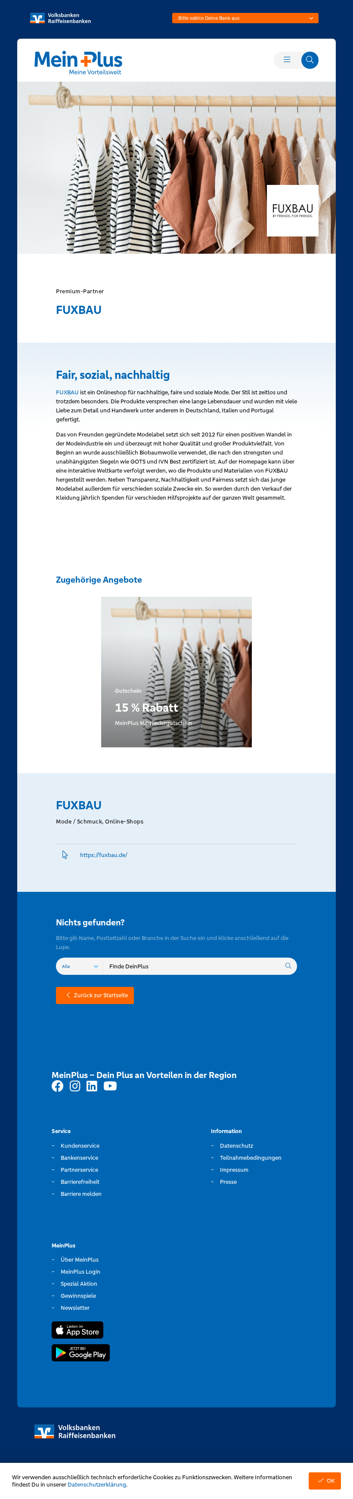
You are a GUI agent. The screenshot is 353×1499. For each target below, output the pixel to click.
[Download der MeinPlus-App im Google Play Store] (81, 1354)
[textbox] (245, 18)
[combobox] (245, 18)
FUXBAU (67, 392)
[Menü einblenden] (286, 60)
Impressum (234, 1169)
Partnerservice (79, 1169)
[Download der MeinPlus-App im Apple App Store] (77, 1331)
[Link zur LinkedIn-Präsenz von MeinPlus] (92, 1086)
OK (331, 1480)
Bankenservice (79, 1157)
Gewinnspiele (78, 1295)
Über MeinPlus (80, 1259)
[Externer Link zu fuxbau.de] (65, 855)
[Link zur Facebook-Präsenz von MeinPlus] (58, 1086)
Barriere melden (81, 1194)
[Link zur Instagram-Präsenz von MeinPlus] (75, 1086)
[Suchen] (288, 966)
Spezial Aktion (79, 1283)
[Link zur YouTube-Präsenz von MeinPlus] (110, 1086)
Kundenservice (80, 1145)
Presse (228, 1182)
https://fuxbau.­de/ (103, 855)
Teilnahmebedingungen (251, 1157)
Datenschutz (236, 1145)
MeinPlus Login (80, 1271)
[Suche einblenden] (310, 60)
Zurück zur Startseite (101, 995)
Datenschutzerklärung (97, 1484)
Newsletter (75, 1308)
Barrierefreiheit (80, 1182)
